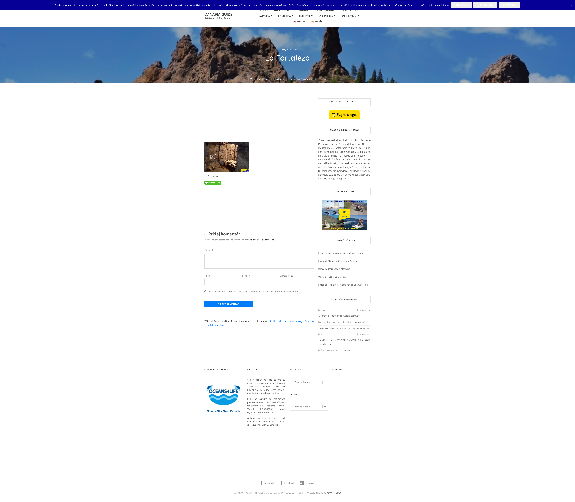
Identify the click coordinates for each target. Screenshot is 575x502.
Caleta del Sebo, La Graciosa (332, 276)
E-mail (246, 275)
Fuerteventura (326, 10)
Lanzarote (349, 10)
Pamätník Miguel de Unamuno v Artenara (338, 261)
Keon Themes (334, 493)
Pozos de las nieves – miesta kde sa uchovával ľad (343, 284)
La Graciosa (325, 16)
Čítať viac (509, 5)
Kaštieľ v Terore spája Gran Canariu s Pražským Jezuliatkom (344, 342)
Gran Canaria (282, 10)
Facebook (269, 483)
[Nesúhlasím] (571, 5)
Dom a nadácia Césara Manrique (334, 269)
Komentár (209, 250)
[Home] (252, 79)
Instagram (310, 483)
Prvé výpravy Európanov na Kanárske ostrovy (340, 253)
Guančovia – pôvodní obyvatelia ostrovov (339, 315)
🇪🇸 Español (317, 21)
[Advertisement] (259, 120)
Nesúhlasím (485, 5)
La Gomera (284, 16)
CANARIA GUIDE (218, 14)
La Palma (264, 16)
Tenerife (303, 10)
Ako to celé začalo (359, 322)
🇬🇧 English (299, 21)
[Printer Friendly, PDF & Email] (212, 182)
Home (262, 10)
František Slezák (327, 328)
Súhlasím (461, 5)
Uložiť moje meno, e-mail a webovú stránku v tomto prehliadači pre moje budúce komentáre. (253, 291)
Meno (207, 275)
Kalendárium (348, 16)
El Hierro (304, 16)
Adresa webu (286, 275)
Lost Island (347, 350)
